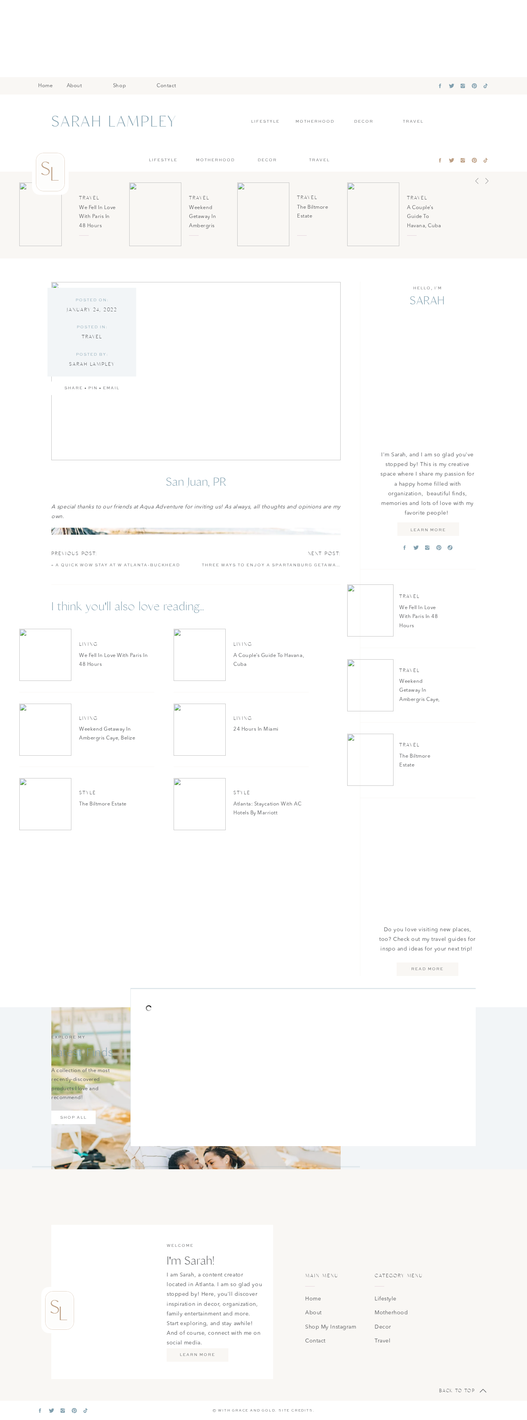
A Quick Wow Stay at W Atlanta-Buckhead (118, 565)
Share (73, 388)
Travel (89, 198)
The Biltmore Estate (103, 804)
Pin (93, 388)
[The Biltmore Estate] (263, 214)
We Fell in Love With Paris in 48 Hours (97, 216)
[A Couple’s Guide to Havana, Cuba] (373, 214)
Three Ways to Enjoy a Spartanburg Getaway (271, 565)
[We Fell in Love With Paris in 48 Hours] (40, 214)
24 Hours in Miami (256, 729)
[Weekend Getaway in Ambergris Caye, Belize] (155, 214)
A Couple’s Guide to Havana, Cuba (424, 216)
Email (111, 388)
